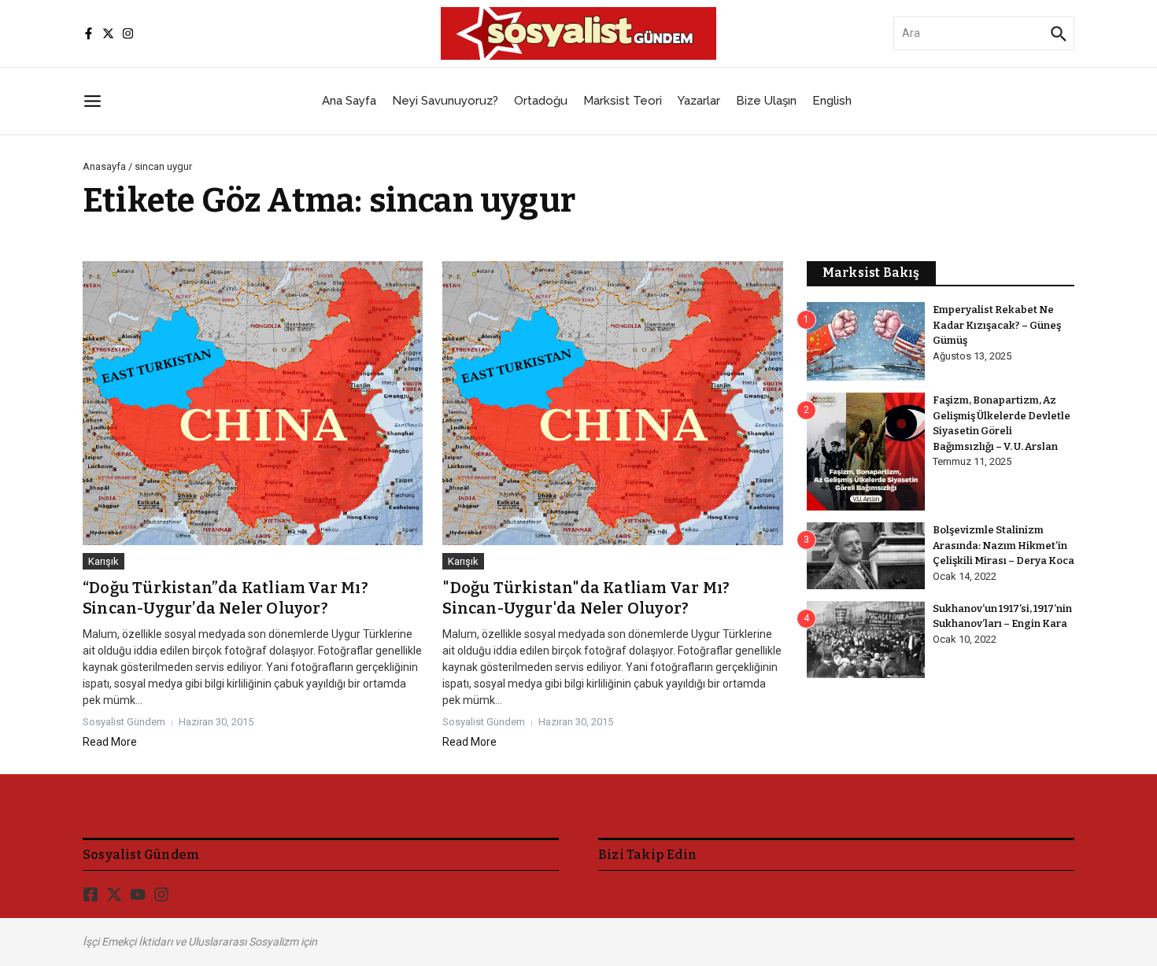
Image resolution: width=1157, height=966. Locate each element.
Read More (110, 742)
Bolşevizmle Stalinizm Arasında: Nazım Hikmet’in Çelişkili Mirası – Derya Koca (1003, 545)
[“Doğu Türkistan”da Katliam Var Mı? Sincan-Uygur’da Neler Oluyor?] (253, 403)
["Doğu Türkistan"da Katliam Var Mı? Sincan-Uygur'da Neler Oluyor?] (612, 403)
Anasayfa (104, 166)
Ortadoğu (540, 101)
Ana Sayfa (349, 101)
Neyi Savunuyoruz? (445, 101)
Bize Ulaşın (766, 101)
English (832, 101)
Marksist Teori (622, 101)
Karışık (103, 561)
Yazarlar (699, 101)
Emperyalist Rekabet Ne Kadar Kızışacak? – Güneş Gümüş (997, 325)
